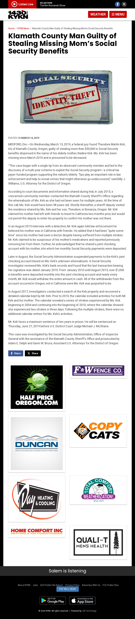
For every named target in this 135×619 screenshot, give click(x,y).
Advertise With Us (91, 585)
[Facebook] (117, 4)
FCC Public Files (111, 585)
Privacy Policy (72, 585)
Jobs (35, 585)
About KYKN (24, 585)
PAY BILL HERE (67, 589)
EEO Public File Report (51, 585)
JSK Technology (89, 611)
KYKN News (23, 28)
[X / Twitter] (124, 4)
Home (11, 28)
